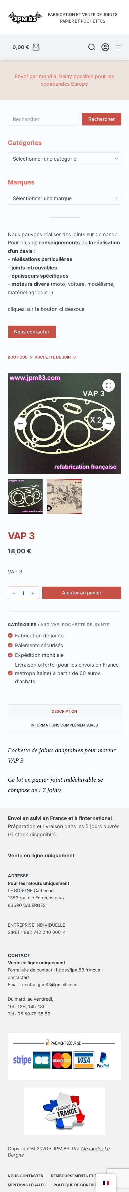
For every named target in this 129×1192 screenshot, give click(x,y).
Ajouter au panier (81, 593)
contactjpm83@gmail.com (49, 984)
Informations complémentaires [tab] (64, 725)
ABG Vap (49, 624)
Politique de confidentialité (84, 1185)
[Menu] (118, 47)
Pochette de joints (86, 624)
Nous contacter (31, 332)
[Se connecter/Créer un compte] (105, 47)
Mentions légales (27, 1185)
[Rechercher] (91, 47)
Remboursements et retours (81, 1175)
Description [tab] (64, 711)
